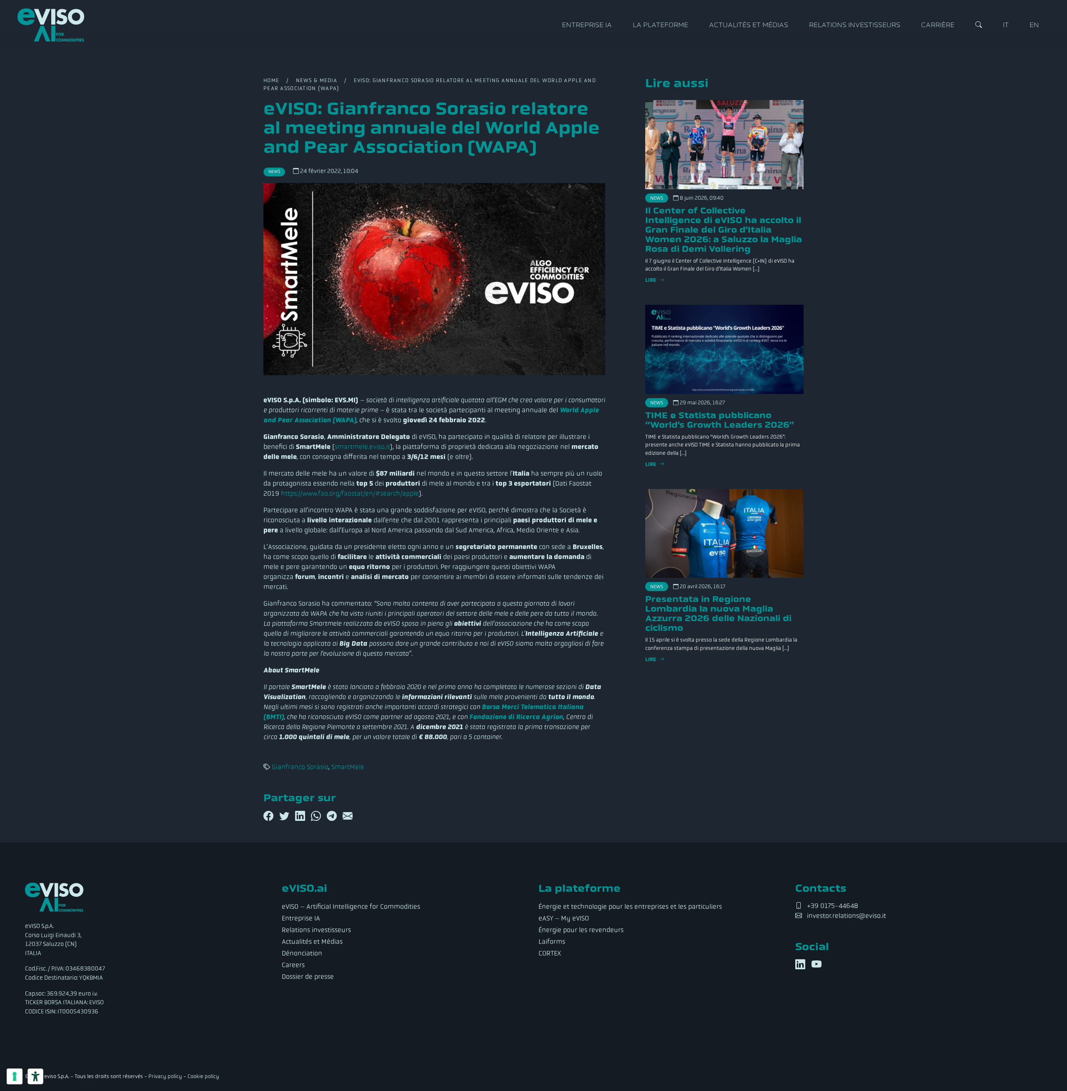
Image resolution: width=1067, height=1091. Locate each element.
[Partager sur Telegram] (333, 816)
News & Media (316, 80)
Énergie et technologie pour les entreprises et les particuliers (630, 906)
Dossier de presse (308, 976)
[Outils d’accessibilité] (35, 1076)
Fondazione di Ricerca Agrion (516, 717)
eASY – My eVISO (564, 918)
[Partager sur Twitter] (285, 816)
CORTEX (550, 953)
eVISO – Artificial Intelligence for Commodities (351, 906)
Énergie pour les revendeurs (581, 929)
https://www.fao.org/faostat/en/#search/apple (350, 493)
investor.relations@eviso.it (846, 915)
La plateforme (660, 25)
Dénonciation (302, 953)
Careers (293, 965)
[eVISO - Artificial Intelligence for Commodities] (51, 25)
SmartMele (347, 766)
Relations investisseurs (854, 25)
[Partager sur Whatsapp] (317, 816)
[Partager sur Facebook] (269, 816)
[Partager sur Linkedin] (301, 816)
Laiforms (552, 941)
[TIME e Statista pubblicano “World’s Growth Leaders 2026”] (724, 349)
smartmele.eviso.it (362, 446)
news (274, 171)
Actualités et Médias (748, 25)
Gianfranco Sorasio (300, 766)
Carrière (937, 25)
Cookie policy (203, 1076)
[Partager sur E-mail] (348, 816)
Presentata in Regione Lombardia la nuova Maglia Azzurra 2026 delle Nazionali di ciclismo (718, 613)
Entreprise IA (587, 25)
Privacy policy (165, 1076)
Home (271, 80)
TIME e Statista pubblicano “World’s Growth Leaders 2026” (719, 420)
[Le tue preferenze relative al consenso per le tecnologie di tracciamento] (15, 1076)
